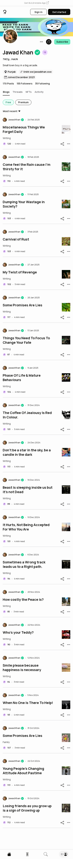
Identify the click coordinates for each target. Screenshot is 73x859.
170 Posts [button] (8, 83)
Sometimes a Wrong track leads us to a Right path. (24, 564)
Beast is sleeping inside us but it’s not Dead (27, 489)
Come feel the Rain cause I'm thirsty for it (26, 166)
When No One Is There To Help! (28, 703)
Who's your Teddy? (18, 632)
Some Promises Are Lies (22, 305)
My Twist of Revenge (20, 272)
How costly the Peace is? (23, 599)
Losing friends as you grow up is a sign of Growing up (27, 808)
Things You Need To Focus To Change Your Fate (26, 340)
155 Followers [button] (24, 83)
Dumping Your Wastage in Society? (24, 204)
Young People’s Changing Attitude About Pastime (23, 770)
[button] (36, 3)
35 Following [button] (42, 83)
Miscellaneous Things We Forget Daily (24, 129)
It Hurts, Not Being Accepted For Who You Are (26, 527)
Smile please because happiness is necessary (22, 667)
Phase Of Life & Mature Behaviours (22, 377)
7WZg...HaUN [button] (10, 59)
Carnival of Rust (16, 239)
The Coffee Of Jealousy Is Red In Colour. (27, 415)
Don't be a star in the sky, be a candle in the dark (27, 452)
